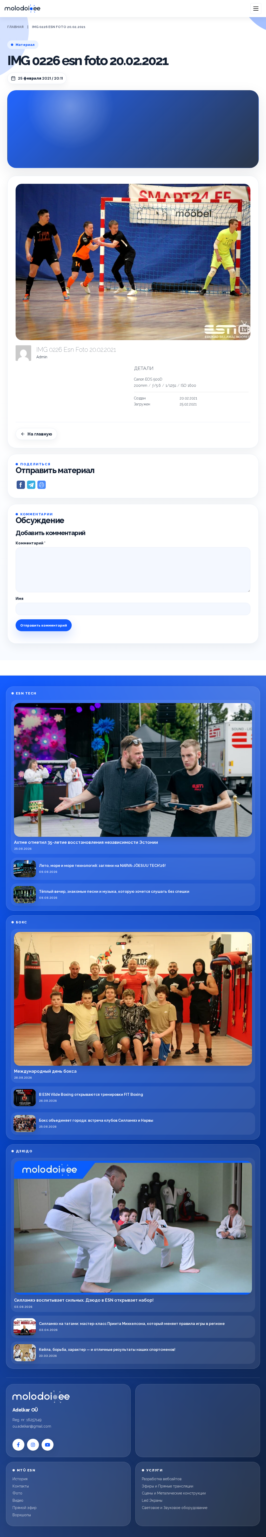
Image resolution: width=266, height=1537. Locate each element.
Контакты (20, 1486)
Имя (19, 598)
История (20, 1479)
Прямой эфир (24, 1508)
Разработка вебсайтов (162, 1479)
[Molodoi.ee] (41, 1397)
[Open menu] (255, 8)
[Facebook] (18, 1445)
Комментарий (30, 543)
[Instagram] (33, 1445)
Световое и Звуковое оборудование (174, 1508)
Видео (17, 1500)
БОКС (21, 922)
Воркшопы (21, 1515)
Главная (15, 27)
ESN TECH (26, 693)
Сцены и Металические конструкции (174, 1493)
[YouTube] (48, 1445)
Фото (17, 1493)
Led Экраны (152, 1500)
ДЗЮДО (24, 1151)
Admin (41, 357)
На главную (40, 434)
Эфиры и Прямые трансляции (167, 1486)
